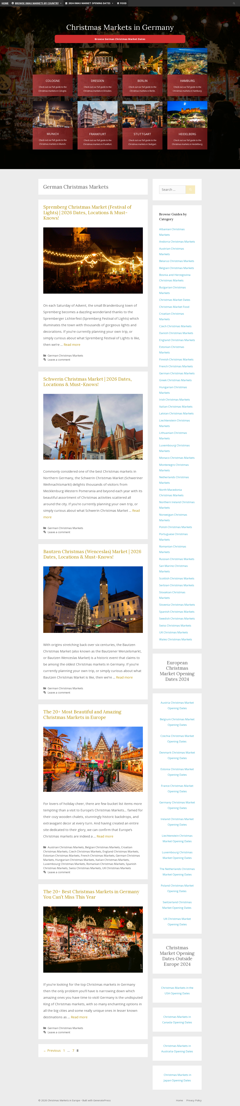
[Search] (190, 189)
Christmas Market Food (174, 307)
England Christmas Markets (120, 851)
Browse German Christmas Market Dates (120, 39)
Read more (72, 344)
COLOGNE (53, 81)
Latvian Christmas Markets (176, 413)
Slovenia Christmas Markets (177, 604)
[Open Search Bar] (234, 3)
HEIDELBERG (187, 134)
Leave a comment (59, 359)
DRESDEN (97, 81)
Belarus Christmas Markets (176, 261)
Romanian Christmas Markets (105, 864)
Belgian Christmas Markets (102, 847)
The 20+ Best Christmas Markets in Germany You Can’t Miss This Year (91, 894)
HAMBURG (187, 81)
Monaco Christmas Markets (177, 458)
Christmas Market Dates (174, 300)
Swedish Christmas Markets (177, 618)
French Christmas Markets (97, 855)
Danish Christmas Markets (176, 333)
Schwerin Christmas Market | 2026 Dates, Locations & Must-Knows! (87, 382)
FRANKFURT (97, 134)
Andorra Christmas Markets (177, 241)
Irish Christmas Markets (174, 399)
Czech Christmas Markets (85, 851)
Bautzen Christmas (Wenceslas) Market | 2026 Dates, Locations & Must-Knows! (92, 554)
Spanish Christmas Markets (176, 611)
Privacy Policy (194, 1100)
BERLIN (142, 81)
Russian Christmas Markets (176, 559)
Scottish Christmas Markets (176, 578)
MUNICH (53, 134)
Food (123, 3)
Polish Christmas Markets (175, 527)
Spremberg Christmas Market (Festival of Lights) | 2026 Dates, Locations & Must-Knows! (87, 212)
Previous (52, 1050)
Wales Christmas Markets (175, 639)
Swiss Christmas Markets (85, 868)
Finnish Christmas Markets (176, 359)
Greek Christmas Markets (175, 380)
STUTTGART (142, 134)
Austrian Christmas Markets (66, 847)
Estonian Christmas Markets (61, 855)
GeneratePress (102, 1100)
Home (5, 3)
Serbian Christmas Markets (176, 585)
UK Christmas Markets (116, 868)
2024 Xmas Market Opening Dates (89, 3)
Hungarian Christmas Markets (74, 860)
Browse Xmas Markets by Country (37, 3)
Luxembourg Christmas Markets (64, 864)
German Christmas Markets (65, 355)
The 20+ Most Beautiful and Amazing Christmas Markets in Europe (82, 714)
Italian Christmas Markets (112, 860)
